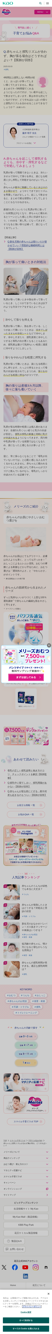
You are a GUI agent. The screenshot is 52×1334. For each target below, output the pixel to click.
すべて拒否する (26, 1320)
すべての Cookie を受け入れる (26, 1329)
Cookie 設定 (26, 1312)
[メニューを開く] (47, 3)
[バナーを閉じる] (49, 645)
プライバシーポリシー (31, 1306)
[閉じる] (48, 1294)
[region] (26, 1312)
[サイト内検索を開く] (40, 3)
